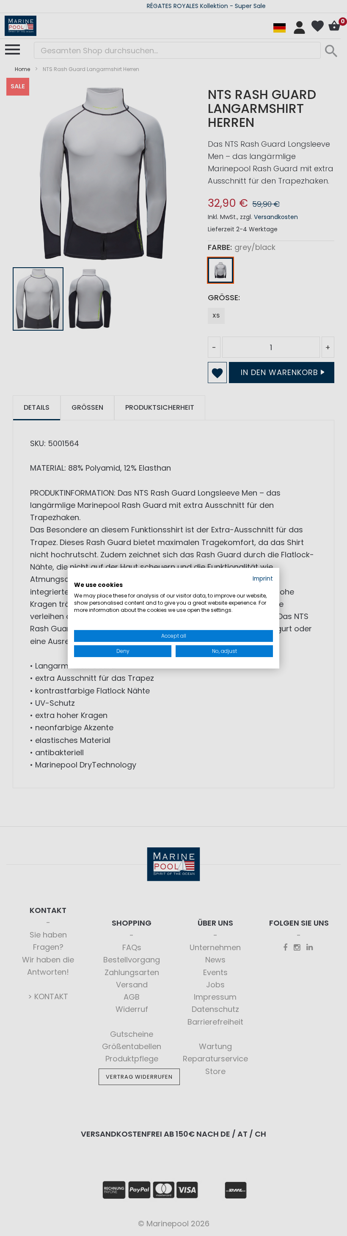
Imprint (263, 578)
